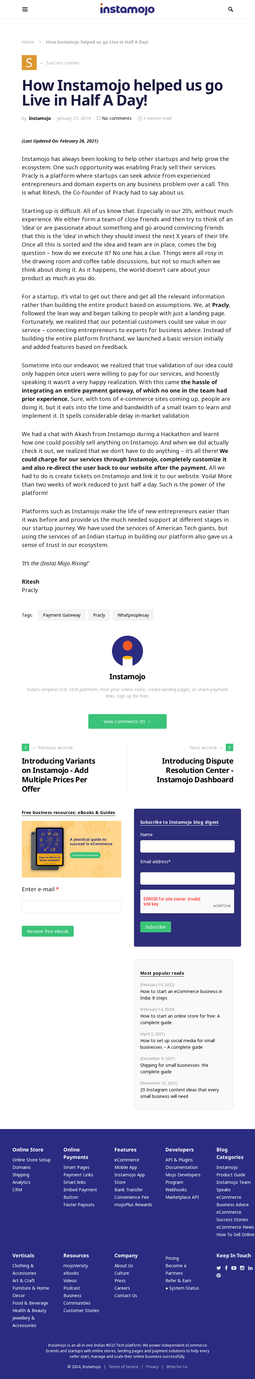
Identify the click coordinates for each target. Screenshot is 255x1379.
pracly (99, 615)
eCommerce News (235, 1227)
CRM (17, 1190)
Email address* (155, 861)
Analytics (21, 1182)
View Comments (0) (124, 721)
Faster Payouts (79, 1204)
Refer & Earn (178, 1280)
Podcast (71, 1288)
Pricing (172, 1258)
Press (120, 1280)
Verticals (23, 1255)
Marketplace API (182, 1197)
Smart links (74, 1182)
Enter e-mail (40, 889)
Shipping (20, 1175)
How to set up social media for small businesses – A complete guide (177, 1044)
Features (125, 1149)
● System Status (182, 1288)
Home (28, 42)
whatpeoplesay (133, 615)
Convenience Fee (131, 1197)
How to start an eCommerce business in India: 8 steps (181, 994)
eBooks (71, 1273)
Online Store (28, 1149)
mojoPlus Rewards (133, 1204)
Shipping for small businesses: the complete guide (174, 1068)
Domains (21, 1167)
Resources (76, 1255)
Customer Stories (81, 1310)
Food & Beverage (30, 1303)
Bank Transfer (128, 1190)
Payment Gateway (62, 615)
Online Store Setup (31, 1160)
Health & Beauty (29, 1310)
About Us (123, 1265)
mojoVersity (75, 1265)
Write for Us (177, 1366)
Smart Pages (76, 1167)
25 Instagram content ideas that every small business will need (179, 1093)
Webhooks (176, 1190)
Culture (121, 1273)
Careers (122, 1288)
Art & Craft (23, 1280)
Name (146, 834)
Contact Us (125, 1295)
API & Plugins (179, 1160)
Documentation (181, 1167)
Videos (70, 1280)
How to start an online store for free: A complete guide (180, 1019)
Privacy (152, 1366)
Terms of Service (123, 1366)
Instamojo (40, 118)
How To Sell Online (235, 1234)
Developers (179, 1149)
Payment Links (78, 1175)
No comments (117, 118)
